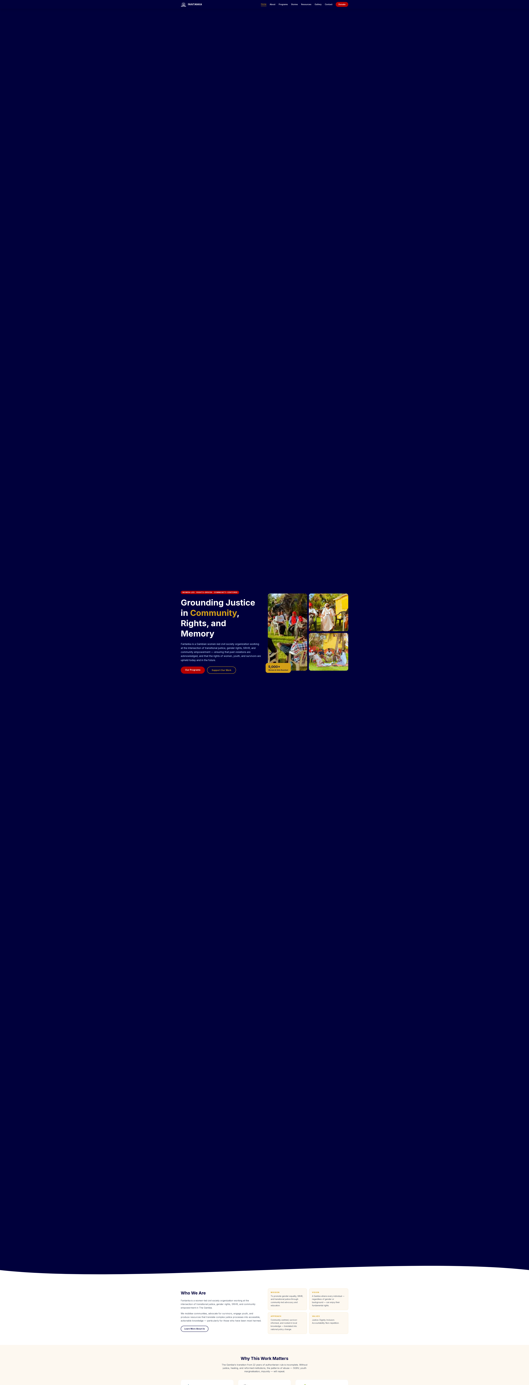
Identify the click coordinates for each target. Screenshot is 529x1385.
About (272, 4)
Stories (294, 4)
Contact (328, 4)
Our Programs (192, 669)
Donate (342, 4)
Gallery (318, 4)
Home (263, 4)
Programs (283, 4)
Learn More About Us (194, 1329)
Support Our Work (221, 670)
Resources (306, 4)
